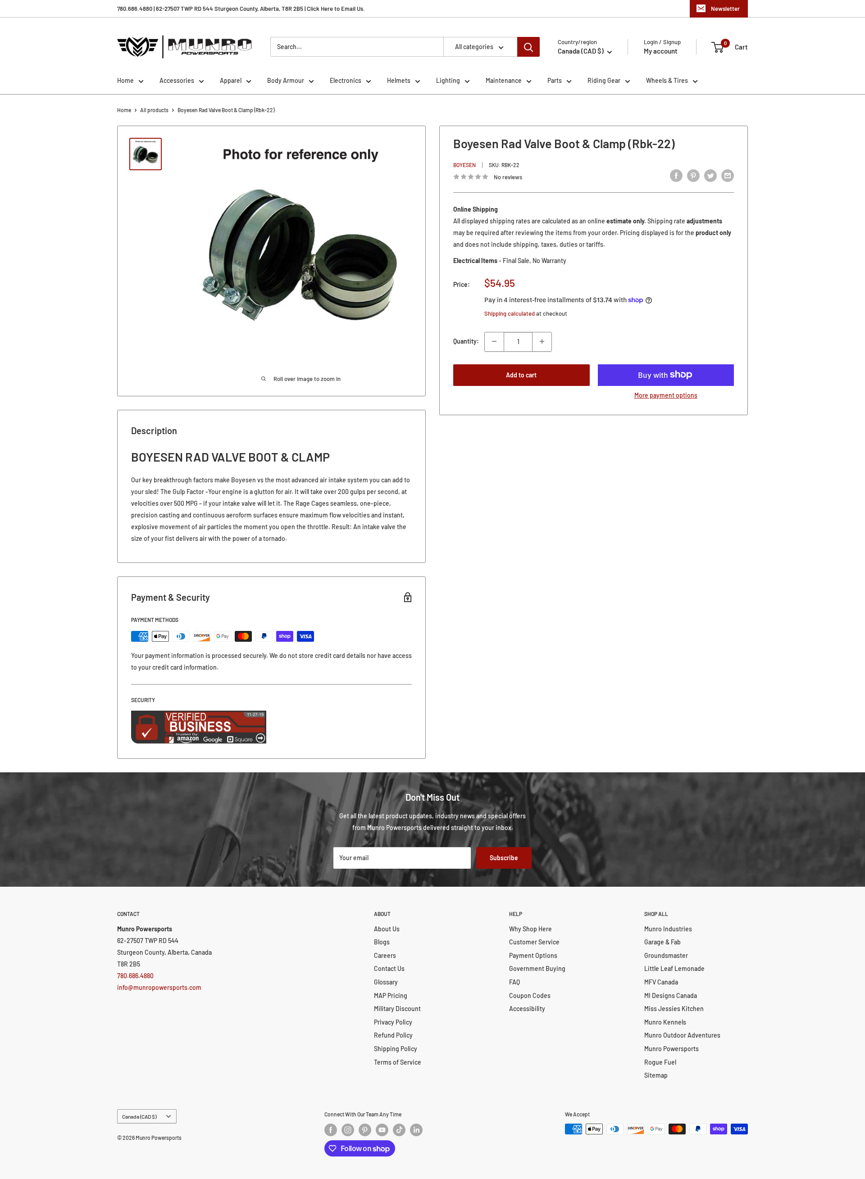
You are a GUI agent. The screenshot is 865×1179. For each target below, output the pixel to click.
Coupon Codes (530, 995)
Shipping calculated (509, 313)
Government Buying (537, 968)
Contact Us (389, 968)
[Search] (528, 47)
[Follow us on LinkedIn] (416, 1130)
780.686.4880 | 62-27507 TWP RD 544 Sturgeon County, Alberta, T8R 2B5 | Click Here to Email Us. (241, 8)
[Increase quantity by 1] (542, 341)
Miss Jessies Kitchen (674, 1008)
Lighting (448, 80)
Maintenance (504, 80)
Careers (385, 955)
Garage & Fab (662, 942)
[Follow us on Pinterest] (365, 1130)
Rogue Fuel (660, 1062)
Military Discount (397, 1008)
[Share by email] (727, 175)
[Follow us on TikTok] (399, 1130)
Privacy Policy (393, 1022)
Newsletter (725, 8)
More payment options (665, 395)
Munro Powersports (671, 1048)
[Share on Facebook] (676, 175)
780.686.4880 (135, 975)
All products (154, 110)
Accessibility (527, 1008)
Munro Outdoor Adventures (682, 1035)
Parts (554, 80)
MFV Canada (661, 982)
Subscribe (504, 858)
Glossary (386, 982)
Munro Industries (668, 929)
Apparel (230, 80)
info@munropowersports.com (159, 987)
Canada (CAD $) (139, 1116)
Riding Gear (603, 80)
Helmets (398, 80)
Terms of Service (397, 1062)
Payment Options (533, 955)
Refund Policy (393, 1035)
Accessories (176, 80)
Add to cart (521, 374)
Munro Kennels (665, 1022)
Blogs (382, 942)
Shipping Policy (395, 1048)
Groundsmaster (666, 955)
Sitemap (656, 1075)
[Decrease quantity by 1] (494, 341)
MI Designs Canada (670, 995)
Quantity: (466, 341)
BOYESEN (464, 165)
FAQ (514, 982)
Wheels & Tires (667, 80)
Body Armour (285, 80)
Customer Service (534, 942)
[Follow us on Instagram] (347, 1130)
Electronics (345, 80)
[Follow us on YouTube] (382, 1130)
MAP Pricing (390, 995)
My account (661, 51)
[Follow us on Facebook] (330, 1130)
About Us (387, 929)
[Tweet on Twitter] (710, 175)
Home (125, 80)
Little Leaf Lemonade (674, 968)
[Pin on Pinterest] (693, 175)
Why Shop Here (530, 929)
